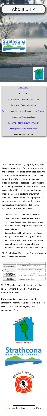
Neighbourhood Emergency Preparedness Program (23, 111)
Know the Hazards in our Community (23, 123)
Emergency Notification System (23, 129)
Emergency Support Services (23, 105)
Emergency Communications (23, 117)
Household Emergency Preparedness (23, 99)
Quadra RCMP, (26, 289)
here (13, 408)
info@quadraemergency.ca (21, 306)
